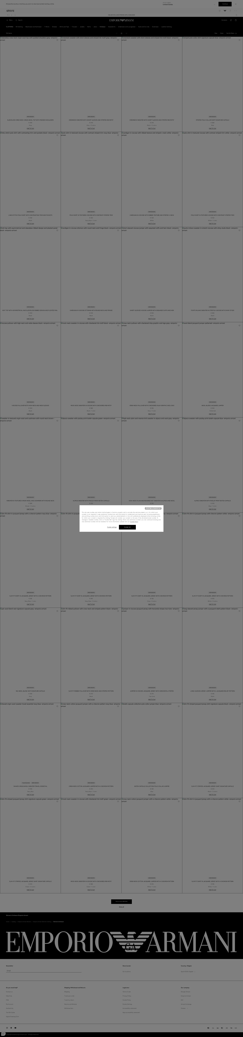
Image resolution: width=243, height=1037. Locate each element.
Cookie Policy (134, 521)
